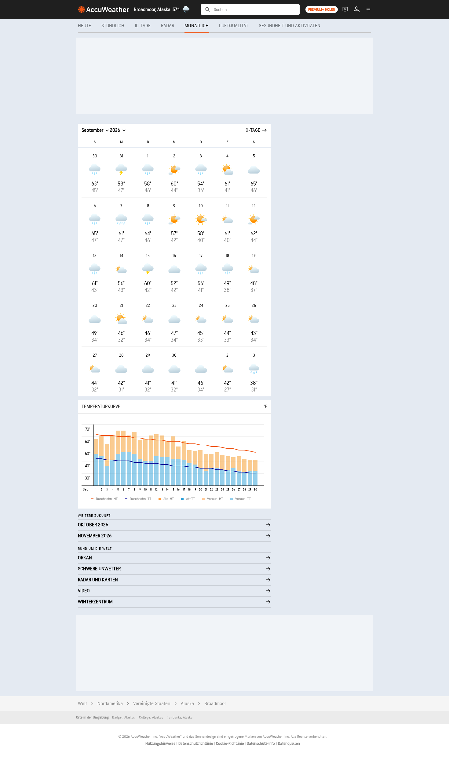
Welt (82, 704)
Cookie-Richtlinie (230, 743)
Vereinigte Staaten (151, 704)
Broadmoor (215, 704)
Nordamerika (110, 704)
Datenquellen (289, 743)
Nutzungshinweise (160, 743)
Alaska (187, 704)
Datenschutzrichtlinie (196, 743)
